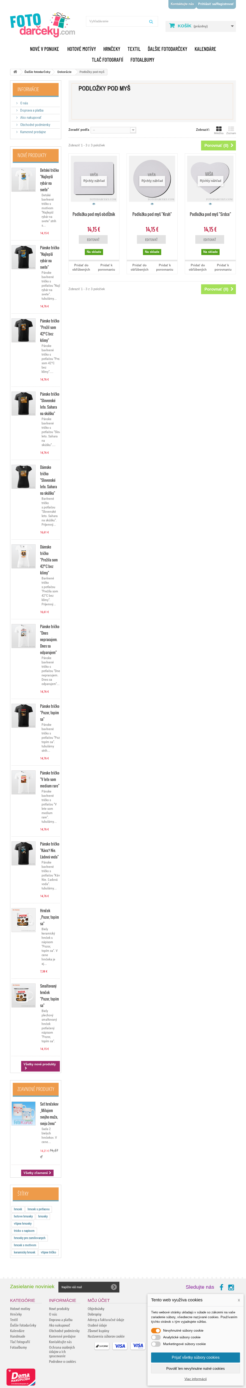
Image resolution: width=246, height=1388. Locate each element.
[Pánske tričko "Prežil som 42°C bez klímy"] (24, 330)
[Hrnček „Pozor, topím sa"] (24, 920)
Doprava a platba (31, 110)
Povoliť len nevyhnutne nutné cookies (195, 1368)
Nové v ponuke (44, 49)
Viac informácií (195, 1379)
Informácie (28, 89)
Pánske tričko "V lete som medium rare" (49, 779)
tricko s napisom (24, 1231)
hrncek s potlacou (38, 1209)
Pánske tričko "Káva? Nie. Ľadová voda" (49, 850)
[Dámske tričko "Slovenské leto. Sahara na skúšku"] (24, 477)
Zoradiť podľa (78, 129)
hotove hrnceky (23, 1216)
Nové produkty (32, 155)
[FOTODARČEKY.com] (45, 25)
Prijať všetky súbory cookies (196, 1357)
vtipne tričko (48, 1252)
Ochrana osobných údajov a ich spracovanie (62, 1351)
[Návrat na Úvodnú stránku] (15, 72)
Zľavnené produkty (36, 1088)
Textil (134, 49)
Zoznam (231, 133)
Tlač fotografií (107, 59)
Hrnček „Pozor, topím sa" (49, 917)
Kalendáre (205, 49)
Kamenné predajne (32, 132)
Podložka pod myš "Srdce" (210, 214)
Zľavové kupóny (98, 1330)
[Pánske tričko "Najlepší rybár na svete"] (24, 257)
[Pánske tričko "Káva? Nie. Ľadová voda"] (24, 853)
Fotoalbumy (142, 59)
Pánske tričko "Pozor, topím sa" (49, 712)
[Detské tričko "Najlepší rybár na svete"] (24, 180)
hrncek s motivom (25, 1245)
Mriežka (218, 133)
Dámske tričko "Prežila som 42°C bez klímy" (49, 559)
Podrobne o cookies (62, 1361)
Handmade (17, 1336)
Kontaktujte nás (182, 4)
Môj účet (99, 1300)
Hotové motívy (81, 49)
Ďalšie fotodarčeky (167, 49)
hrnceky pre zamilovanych (29, 1238)
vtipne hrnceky (22, 1223)
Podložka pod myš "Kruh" (152, 214)
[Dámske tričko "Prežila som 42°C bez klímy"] (24, 556)
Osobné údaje (97, 1325)
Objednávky (96, 1308)
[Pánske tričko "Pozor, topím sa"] (24, 716)
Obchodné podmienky (34, 125)
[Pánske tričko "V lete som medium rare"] (24, 782)
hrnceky (43, 1216)
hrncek (18, 1209)
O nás (23, 103)
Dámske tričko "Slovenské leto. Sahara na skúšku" (48, 480)
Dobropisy (94, 1314)
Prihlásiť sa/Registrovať (216, 4)
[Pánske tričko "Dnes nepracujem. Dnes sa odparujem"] (24, 636)
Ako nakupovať (30, 117)
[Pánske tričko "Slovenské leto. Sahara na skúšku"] (24, 404)
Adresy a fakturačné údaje (106, 1319)
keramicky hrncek (24, 1252)
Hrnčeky (111, 49)
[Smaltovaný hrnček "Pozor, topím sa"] (24, 995)
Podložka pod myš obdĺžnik (94, 214)
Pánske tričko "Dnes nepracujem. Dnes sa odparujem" (49, 639)
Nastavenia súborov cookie (106, 1336)
